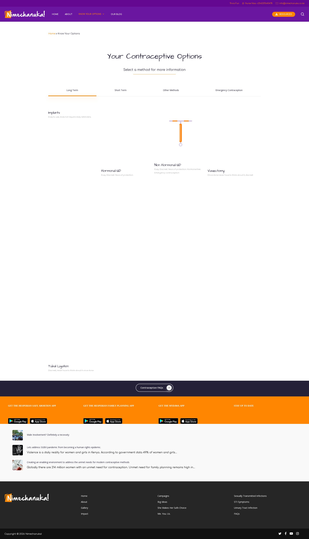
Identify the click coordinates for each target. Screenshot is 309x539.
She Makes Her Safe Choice (172, 507)
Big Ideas (162, 501)
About (84, 501)
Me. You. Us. (164, 513)
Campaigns (163, 495)
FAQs (237, 513)
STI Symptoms (241, 501)
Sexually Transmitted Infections (250, 495)
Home (51, 33)
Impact (84, 513)
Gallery (84, 507)
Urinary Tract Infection (245, 507)
